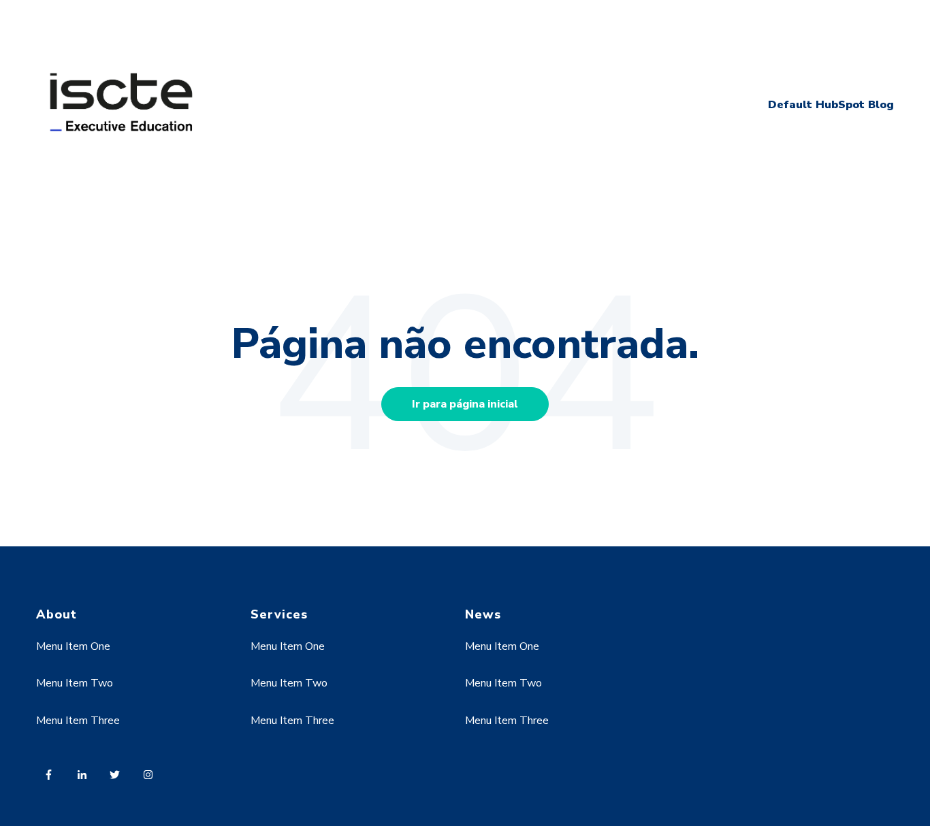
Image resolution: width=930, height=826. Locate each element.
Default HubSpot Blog (831, 104)
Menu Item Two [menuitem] (74, 683)
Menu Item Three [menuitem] (78, 720)
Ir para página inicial (465, 404)
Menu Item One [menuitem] (73, 646)
